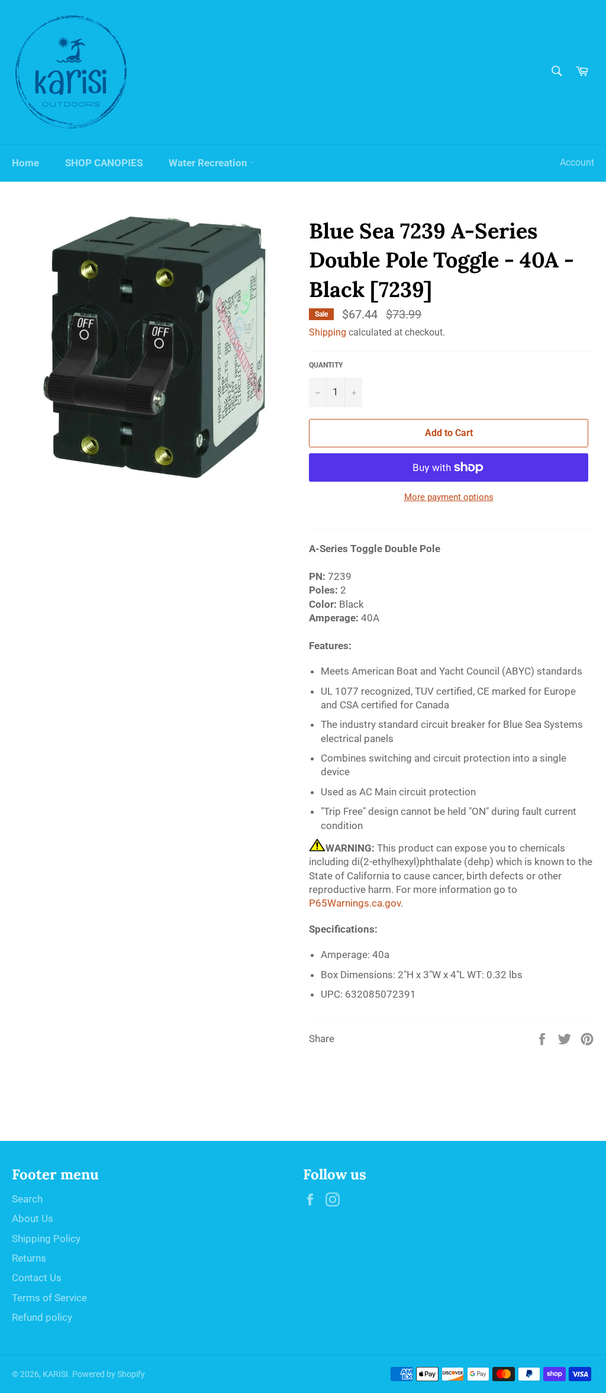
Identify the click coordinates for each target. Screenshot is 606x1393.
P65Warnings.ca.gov (355, 903)
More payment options (449, 497)
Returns (29, 1258)
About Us (32, 1218)
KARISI (55, 1374)
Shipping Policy (46, 1238)
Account (577, 162)
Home (25, 163)
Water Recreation (209, 163)
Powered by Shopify (108, 1374)
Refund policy (42, 1317)
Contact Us (37, 1278)
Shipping (327, 332)
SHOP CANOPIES (104, 163)
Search (27, 1199)
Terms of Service (49, 1298)
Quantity (326, 365)
